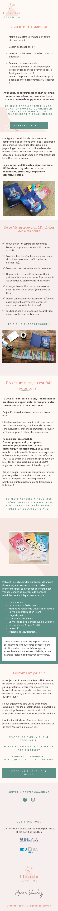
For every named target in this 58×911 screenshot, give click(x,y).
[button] (50, 9)
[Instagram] (33, 800)
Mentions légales (16, 905)
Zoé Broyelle (45, 905)
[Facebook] (25, 800)
